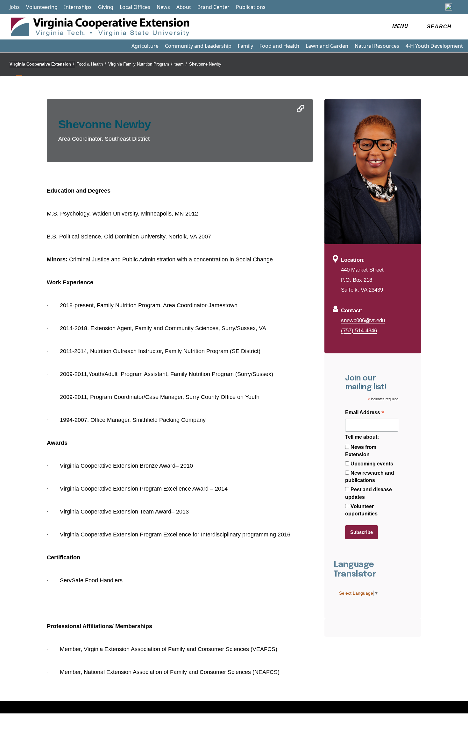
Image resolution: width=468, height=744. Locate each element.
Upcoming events (372, 463)
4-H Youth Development (434, 45)
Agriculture (145, 45)
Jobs (15, 7)
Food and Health (279, 45)
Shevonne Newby (205, 64)
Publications (251, 7)
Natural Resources (377, 45)
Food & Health (91, 64)
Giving (105, 7)
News (163, 7)
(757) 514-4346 (359, 330)
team (180, 64)
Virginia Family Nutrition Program (140, 64)
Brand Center (213, 7)
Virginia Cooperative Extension (42, 64)
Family (245, 45)
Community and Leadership (198, 45)
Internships (78, 7)
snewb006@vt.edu (363, 320)
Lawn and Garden (327, 45)
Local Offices (135, 7)
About (183, 7)
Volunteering (42, 7)
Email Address (364, 413)
